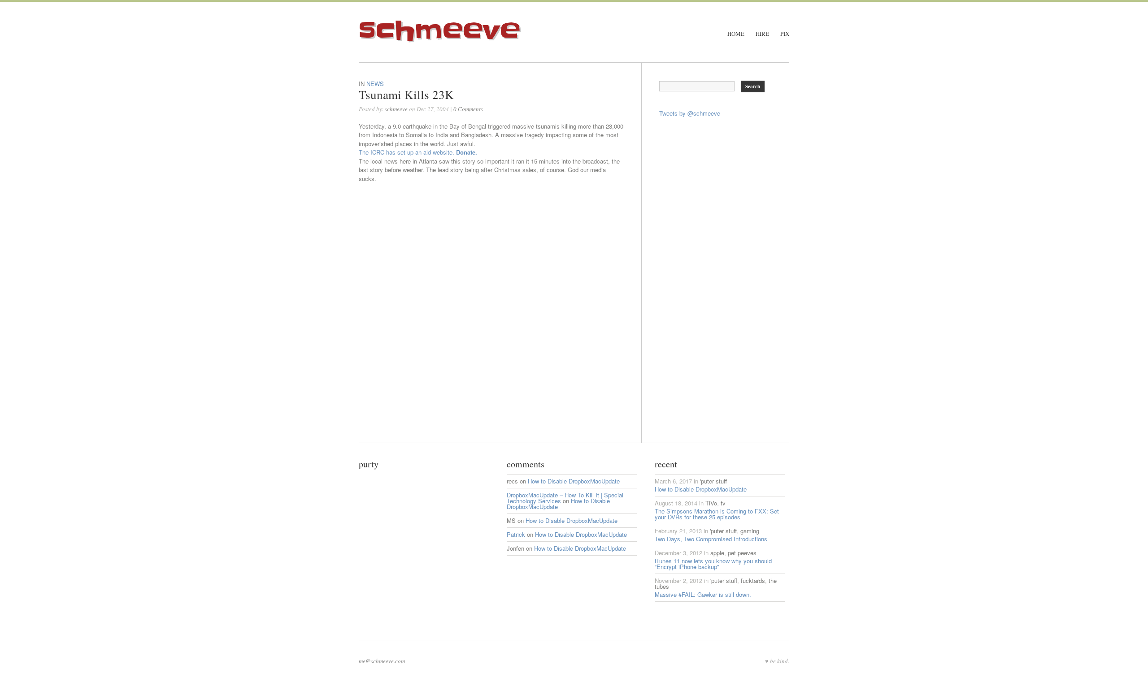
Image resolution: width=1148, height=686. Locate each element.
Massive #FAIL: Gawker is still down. (703, 594)
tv (723, 503)
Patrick (516, 534)
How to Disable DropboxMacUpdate (574, 481)
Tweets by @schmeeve (689, 113)
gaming (749, 530)
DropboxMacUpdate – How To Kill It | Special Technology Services (565, 498)
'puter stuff (713, 481)
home (735, 34)
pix (784, 34)
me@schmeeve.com (382, 661)
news (375, 83)
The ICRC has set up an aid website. (418, 152)
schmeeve (439, 31)
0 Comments (468, 109)
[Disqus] (500, 331)
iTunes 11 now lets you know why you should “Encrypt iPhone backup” (713, 564)
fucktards (753, 580)
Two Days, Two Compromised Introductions (711, 539)
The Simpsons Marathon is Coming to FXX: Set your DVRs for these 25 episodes (717, 514)
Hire (762, 34)
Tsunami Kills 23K (406, 94)
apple (717, 552)
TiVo (711, 503)
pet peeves (742, 552)
